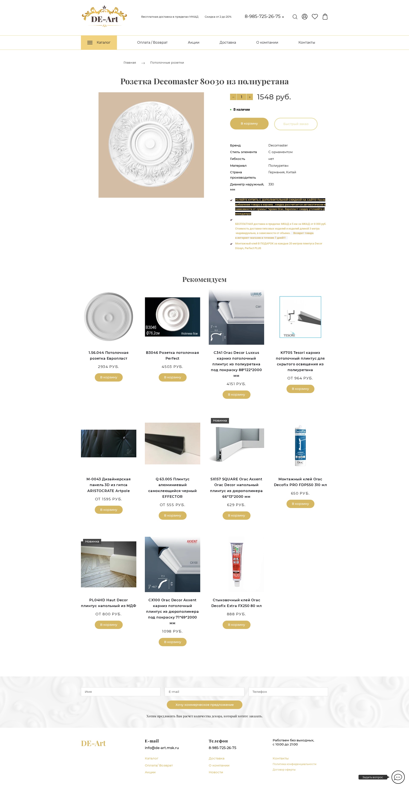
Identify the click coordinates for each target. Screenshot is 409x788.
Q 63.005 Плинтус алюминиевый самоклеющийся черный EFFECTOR (172, 488)
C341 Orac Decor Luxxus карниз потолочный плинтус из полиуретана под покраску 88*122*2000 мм (236, 364)
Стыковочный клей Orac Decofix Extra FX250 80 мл (236, 603)
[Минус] (233, 97)
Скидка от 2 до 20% (218, 16)
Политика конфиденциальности (294, 764)
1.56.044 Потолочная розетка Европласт (108, 355)
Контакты (306, 42)
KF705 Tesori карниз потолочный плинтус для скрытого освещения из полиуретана (300, 361)
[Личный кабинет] (305, 17)
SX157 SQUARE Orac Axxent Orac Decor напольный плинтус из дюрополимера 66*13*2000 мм (236, 488)
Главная (130, 63)
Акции (193, 42)
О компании (267, 42)
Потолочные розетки (167, 63)
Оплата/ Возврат (159, 765)
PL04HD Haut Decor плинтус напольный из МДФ (108, 603)
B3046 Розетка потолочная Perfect (172, 355)
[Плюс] (249, 97)
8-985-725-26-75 (264, 16)
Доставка (228, 42)
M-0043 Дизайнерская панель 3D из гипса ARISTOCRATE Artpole (108, 485)
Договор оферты (284, 769)
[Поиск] (295, 16)
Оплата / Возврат (152, 42)
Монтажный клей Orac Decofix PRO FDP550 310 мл (300, 482)
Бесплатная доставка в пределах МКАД (169, 16)
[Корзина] (325, 17)
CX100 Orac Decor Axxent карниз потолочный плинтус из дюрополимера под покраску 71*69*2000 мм (172, 611)
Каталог (151, 758)
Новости (216, 772)
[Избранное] (315, 17)
